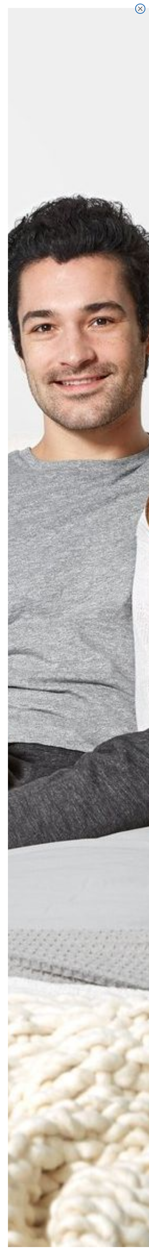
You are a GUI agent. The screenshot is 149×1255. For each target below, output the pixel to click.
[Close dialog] (140, 8)
